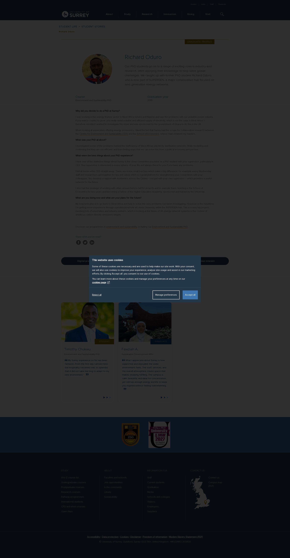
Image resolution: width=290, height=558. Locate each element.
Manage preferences (166, 294)
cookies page (99, 282)
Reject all (97, 294)
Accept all (190, 294)
